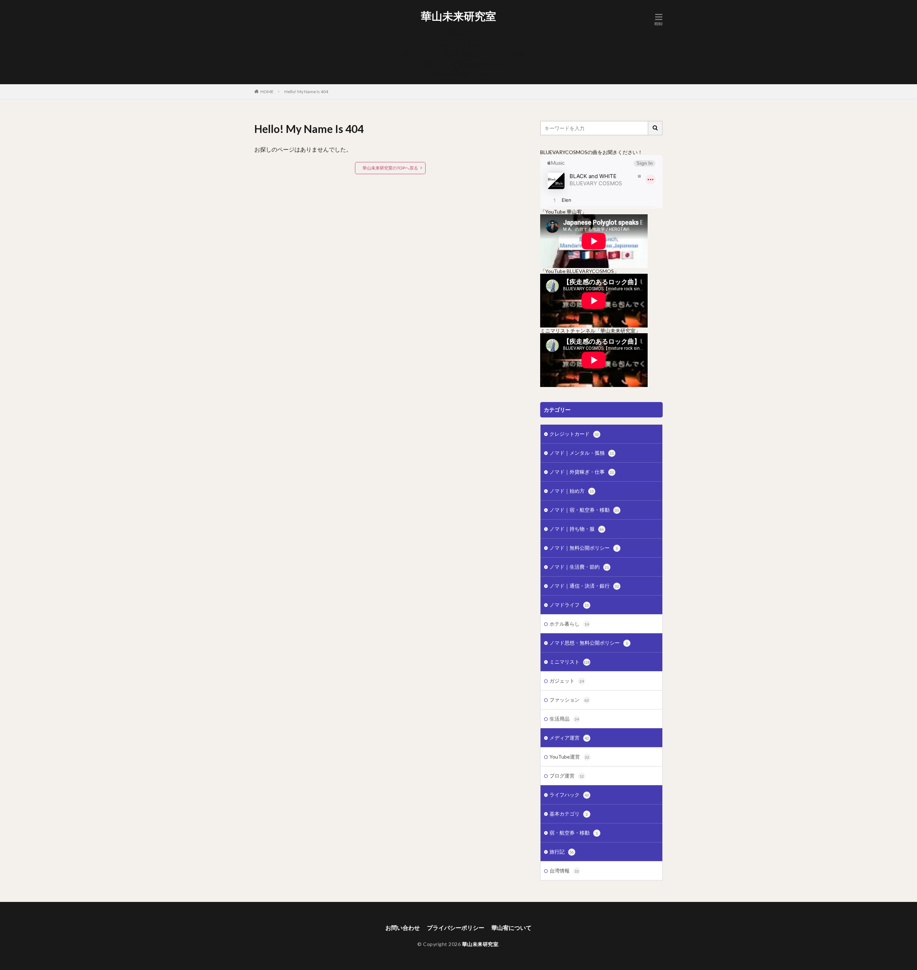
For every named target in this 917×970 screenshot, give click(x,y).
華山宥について (462, 69)
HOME (267, 91)
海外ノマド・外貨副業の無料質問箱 (462, 64)
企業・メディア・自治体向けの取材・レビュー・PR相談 (462, 54)
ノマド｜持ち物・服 (576, 529)
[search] (655, 128)
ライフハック (569, 795)
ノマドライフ (569, 605)
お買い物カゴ (462, 34)
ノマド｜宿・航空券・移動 (584, 510)
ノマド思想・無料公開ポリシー (588, 643)
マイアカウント (462, 49)
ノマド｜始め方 (571, 491)
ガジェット (566, 681)
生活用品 (564, 719)
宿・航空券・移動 (573, 833)
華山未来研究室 (458, 16)
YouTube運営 (569, 757)
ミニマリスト (569, 662)
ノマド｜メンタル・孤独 (581, 453)
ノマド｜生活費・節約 (579, 567)
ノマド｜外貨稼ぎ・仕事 (581, 472)
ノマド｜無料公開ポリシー (583, 548)
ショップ (462, 39)
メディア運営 (569, 738)
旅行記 (561, 852)
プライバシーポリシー (462, 44)
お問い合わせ (462, 29)
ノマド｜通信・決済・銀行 (584, 586)
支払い (462, 59)
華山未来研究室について (462, 74)
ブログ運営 (566, 776)
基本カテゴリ (568, 814)
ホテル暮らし (569, 624)
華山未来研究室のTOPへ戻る (390, 168)
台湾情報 (564, 871)
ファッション (569, 700)
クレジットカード (574, 434)
